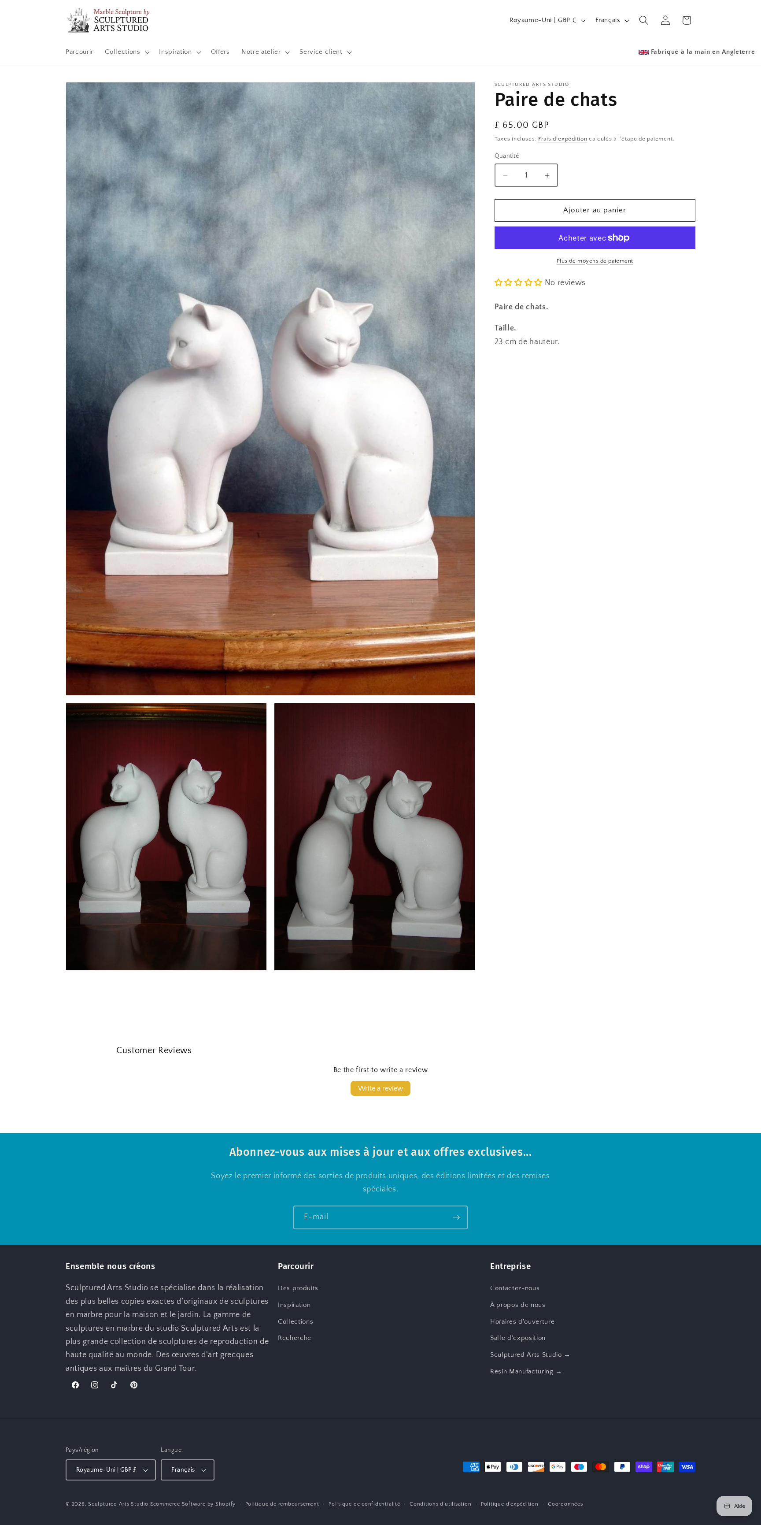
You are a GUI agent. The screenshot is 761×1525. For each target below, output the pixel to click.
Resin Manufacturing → (526, 1371)
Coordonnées (565, 1504)
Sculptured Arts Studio (118, 1504)
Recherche (294, 1338)
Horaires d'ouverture (522, 1321)
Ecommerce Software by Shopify (193, 1504)
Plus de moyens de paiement (595, 261)
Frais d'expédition (562, 139)
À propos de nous (518, 1305)
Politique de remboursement (282, 1504)
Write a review (380, 1088)
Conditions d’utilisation (440, 1504)
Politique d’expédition (510, 1504)
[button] (126, 52)
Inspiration (294, 1305)
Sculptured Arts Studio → (530, 1354)
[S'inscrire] (456, 1217)
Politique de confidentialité (364, 1504)
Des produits (298, 1288)
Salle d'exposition (518, 1338)
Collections (295, 1321)
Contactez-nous (514, 1288)
